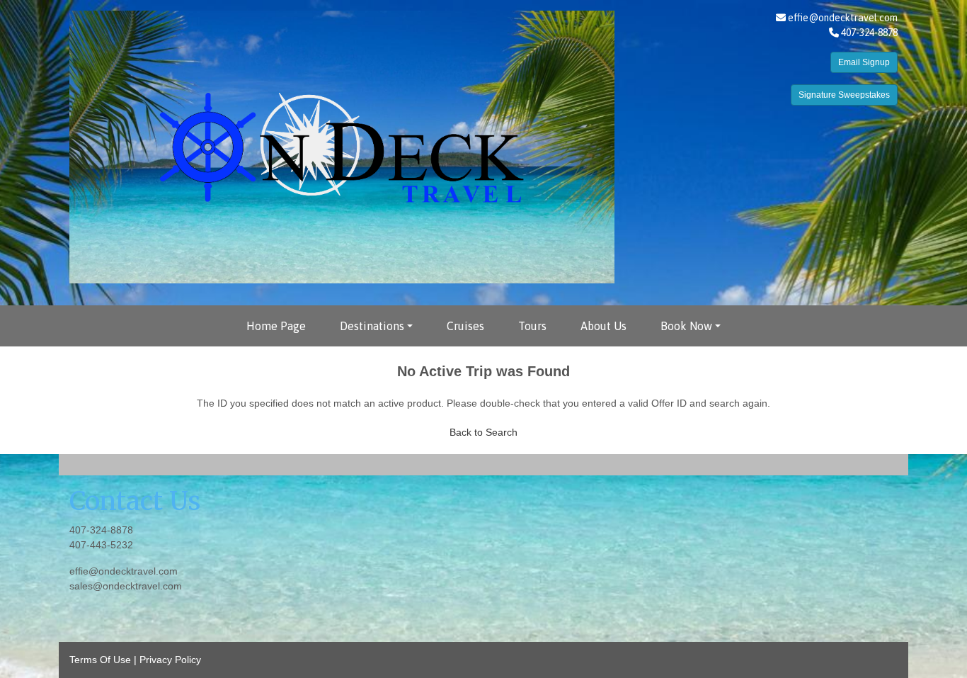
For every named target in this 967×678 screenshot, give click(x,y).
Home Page (276, 326)
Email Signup (864, 62)
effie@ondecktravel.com (843, 17)
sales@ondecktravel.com (125, 586)
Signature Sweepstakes (844, 95)
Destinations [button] (372, 326)
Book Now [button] (686, 326)
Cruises (465, 326)
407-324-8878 (101, 530)
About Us (603, 326)
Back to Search (483, 432)
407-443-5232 (101, 544)
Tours (532, 326)
